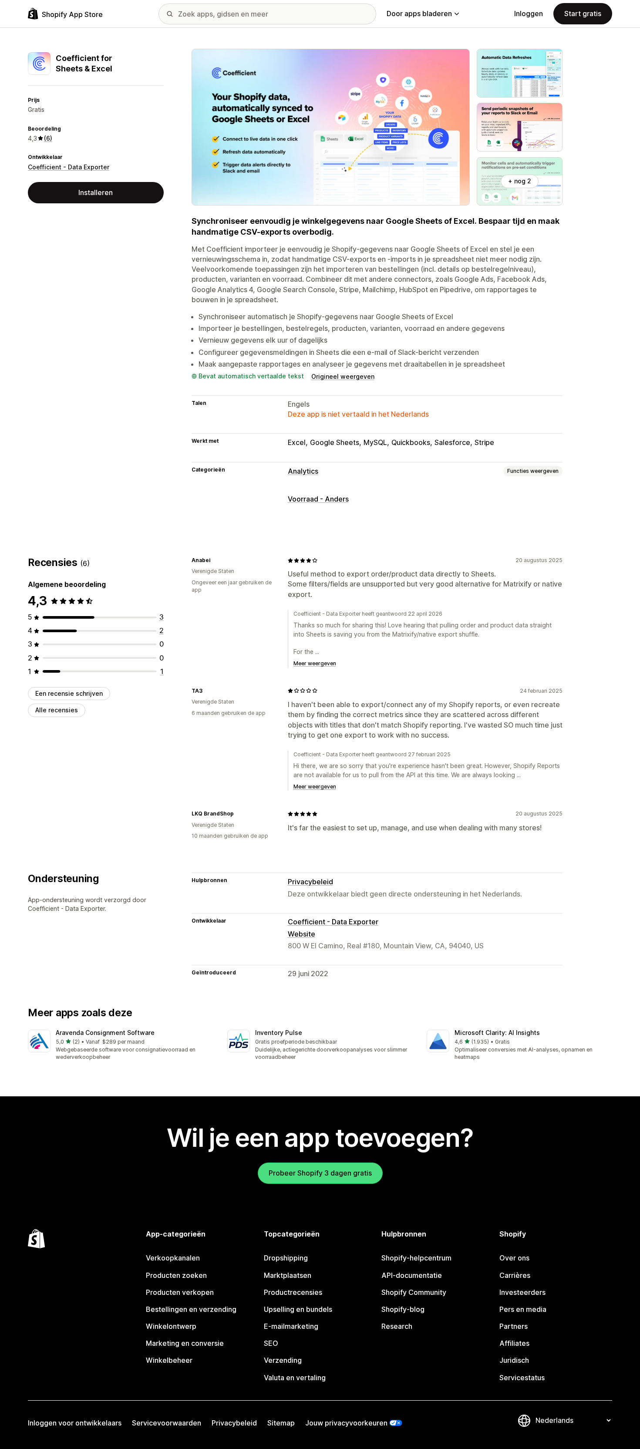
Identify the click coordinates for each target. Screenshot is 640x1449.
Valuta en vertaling (295, 1377)
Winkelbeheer (169, 1360)
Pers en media (522, 1309)
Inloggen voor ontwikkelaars (74, 1423)
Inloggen (528, 13)
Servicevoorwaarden (166, 1423)
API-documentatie (411, 1275)
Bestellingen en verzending (191, 1309)
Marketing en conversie (185, 1343)
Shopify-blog (402, 1309)
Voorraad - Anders (318, 499)
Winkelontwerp (171, 1326)
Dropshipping (286, 1258)
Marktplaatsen (287, 1275)
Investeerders (522, 1292)
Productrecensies (293, 1292)
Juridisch (514, 1360)
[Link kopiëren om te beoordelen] (215, 560)
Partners (513, 1326)
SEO (271, 1343)
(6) (48, 138)
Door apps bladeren (419, 13)
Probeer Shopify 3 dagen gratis (320, 1173)
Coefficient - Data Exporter (68, 167)
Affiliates (514, 1343)
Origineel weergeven (342, 376)
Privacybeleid (310, 881)
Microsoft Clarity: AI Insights (497, 1032)
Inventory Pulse (278, 1032)
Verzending (283, 1360)
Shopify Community (413, 1292)
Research (396, 1326)
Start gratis (582, 13)
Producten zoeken (176, 1275)
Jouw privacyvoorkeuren (346, 1423)
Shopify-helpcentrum (416, 1258)
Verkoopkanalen (173, 1258)
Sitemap (281, 1423)
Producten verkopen (180, 1292)
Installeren (95, 192)
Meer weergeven (314, 663)
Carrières (514, 1275)
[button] (120, 1045)
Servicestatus (522, 1377)
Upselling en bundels (298, 1309)
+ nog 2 (519, 181)
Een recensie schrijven (69, 693)
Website (301, 934)
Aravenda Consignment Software (105, 1032)
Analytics (303, 471)
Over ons (514, 1258)
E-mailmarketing (291, 1326)
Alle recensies (56, 710)
